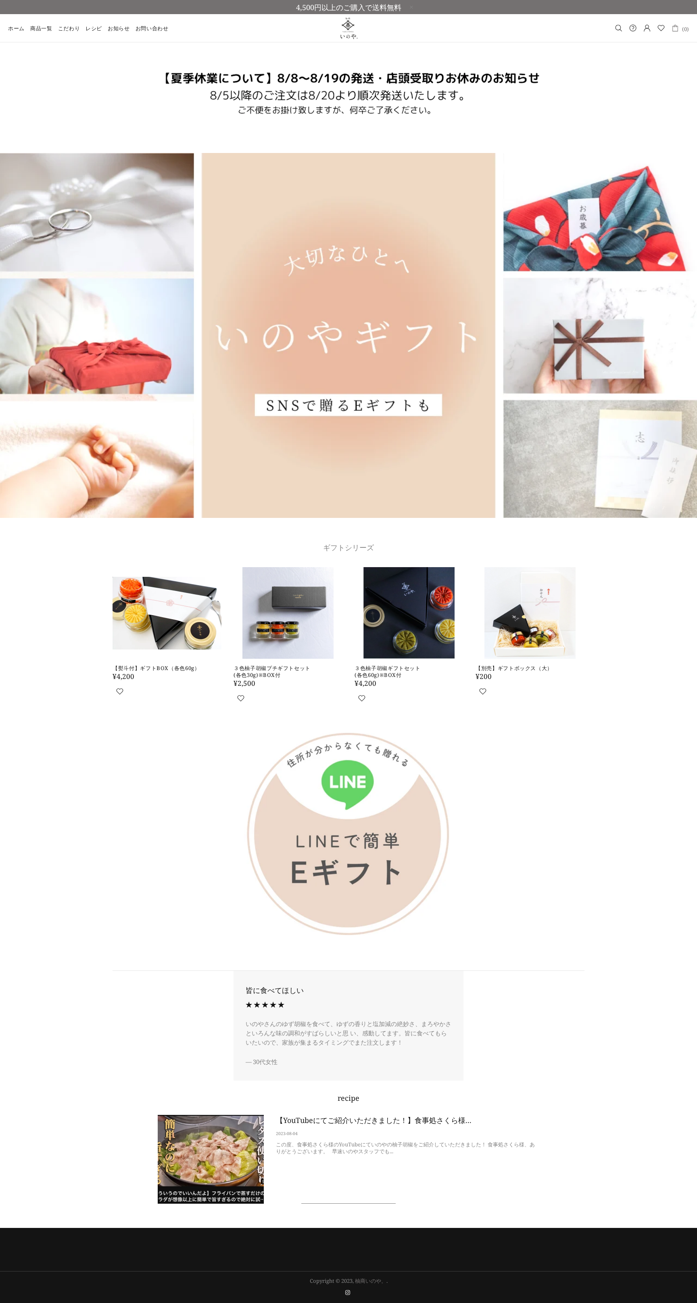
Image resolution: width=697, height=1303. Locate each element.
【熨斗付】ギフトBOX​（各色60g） (156, 668)
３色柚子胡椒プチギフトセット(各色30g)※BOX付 (272, 672)
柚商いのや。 (348, 27)
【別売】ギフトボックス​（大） (514, 668)
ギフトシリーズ (348, 547)
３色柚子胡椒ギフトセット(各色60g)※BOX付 (388, 672)
